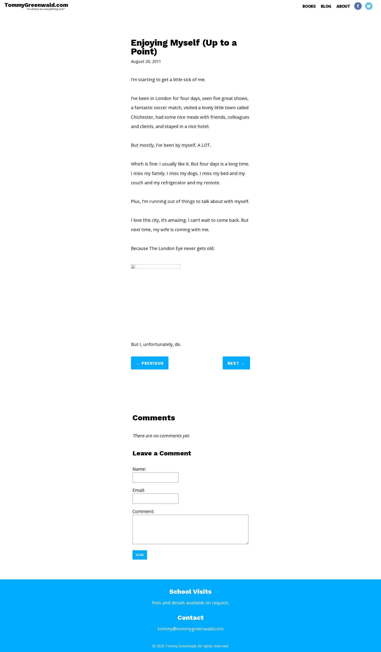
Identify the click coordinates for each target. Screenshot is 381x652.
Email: (139, 490)
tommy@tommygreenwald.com (191, 629)
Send (140, 555)
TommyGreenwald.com (36, 6)
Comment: (143, 511)
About (343, 6)
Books (309, 6)
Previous (153, 363)
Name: (139, 469)
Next (233, 363)
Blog (326, 6)
